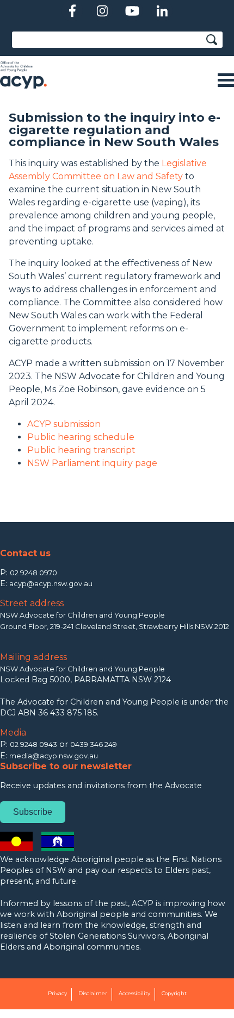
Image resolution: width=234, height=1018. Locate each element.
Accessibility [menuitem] (134, 993)
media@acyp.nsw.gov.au (53, 755)
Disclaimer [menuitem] (92, 993)
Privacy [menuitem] (57, 993)
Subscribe (32, 811)
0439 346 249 (93, 744)
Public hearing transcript (81, 450)
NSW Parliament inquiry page (92, 463)
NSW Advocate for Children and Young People (82, 615)
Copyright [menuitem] (174, 993)
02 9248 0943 (33, 744)
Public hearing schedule (80, 437)
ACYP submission (64, 424)
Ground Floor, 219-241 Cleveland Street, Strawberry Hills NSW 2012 (114, 626)
